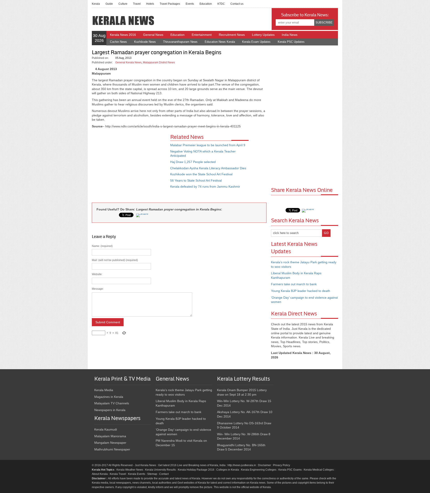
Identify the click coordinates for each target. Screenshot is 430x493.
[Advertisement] (131, 166)
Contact (164, 474)
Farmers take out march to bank (294, 284)
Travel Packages (170, 3)
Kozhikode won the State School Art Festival (201, 174)
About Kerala (100, 474)
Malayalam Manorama (110, 436)
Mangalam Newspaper (110, 442)
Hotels (150, 3)
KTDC (221, 3)
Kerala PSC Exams (290, 469)
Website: (97, 274)
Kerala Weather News (129, 469)
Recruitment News (232, 34)
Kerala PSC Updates (291, 41)
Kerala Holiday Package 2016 (196, 469)
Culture (122, 3)
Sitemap (152, 474)
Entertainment (202, 34)
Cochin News (118, 41)
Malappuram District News (159, 62)
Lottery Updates (263, 34)
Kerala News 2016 (123, 34)
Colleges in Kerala (227, 469)
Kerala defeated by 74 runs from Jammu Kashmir (205, 186)
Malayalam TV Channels (111, 403)
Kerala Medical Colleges (319, 469)
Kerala (96, 3)
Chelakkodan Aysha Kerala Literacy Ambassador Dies (208, 168)
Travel (137, 3)
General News (153, 34)
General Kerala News (128, 62)
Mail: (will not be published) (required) (115, 296)
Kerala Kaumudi (105, 429)
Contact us (236, 3)
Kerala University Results (160, 469)
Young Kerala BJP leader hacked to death (300, 291)
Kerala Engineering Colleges (258, 469)
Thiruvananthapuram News (180, 41)
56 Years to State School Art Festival (196, 180)
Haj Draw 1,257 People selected (193, 162)
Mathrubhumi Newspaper (112, 449)
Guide (109, 3)
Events (190, 3)
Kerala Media (103, 390)
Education (206, 3)
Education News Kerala (220, 41)
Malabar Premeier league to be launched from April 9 (207, 145)
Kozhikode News (145, 41)
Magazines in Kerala (108, 397)
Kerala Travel (118, 474)
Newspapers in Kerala (109, 410)
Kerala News (148, 465)
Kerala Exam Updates (256, 41)
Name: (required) (115, 289)
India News (289, 34)
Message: (98, 288)
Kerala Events (136, 474)
